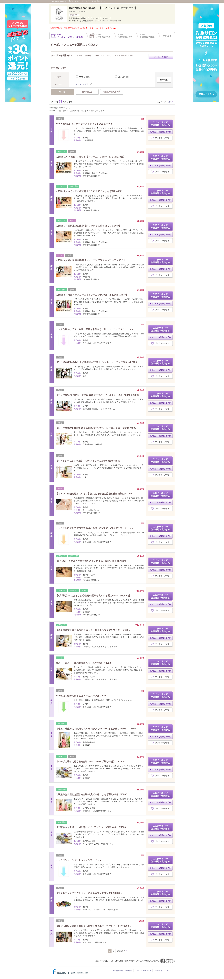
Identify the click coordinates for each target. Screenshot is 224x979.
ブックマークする (162, 138)
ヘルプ (169, 970)
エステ (124, 77)
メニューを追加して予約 (161, 132)
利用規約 (128, 970)
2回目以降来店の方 (111, 91)
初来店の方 (87, 91)
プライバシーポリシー (143, 970)
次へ (170, 102)
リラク (85, 77)
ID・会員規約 (118, 970)
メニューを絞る (82, 84)
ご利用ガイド (159, 970)
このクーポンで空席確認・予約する (160, 123)
